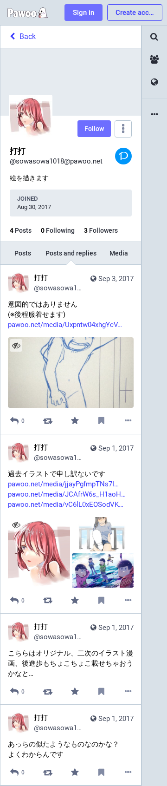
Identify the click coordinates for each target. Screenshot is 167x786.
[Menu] (123, 129)
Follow (94, 128)
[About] (154, 115)
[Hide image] (16, 345)
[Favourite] (74, 420)
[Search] (154, 37)
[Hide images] (16, 525)
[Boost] (48, 420)
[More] (128, 420)
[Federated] (154, 82)
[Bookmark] (101, 420)
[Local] (154, 59)
